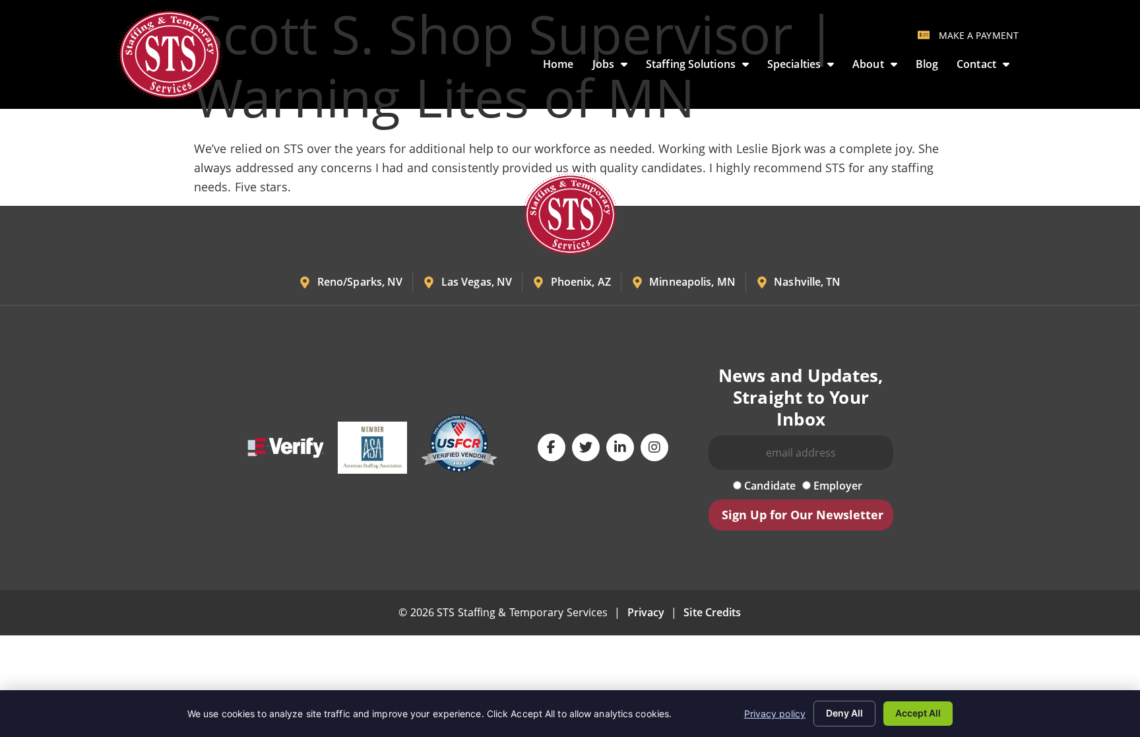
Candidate (769, 485)
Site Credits (712, 612)
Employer (836, 485)
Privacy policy (775, 713)
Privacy (646, 612)
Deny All (844, 713)
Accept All (918, 713)
